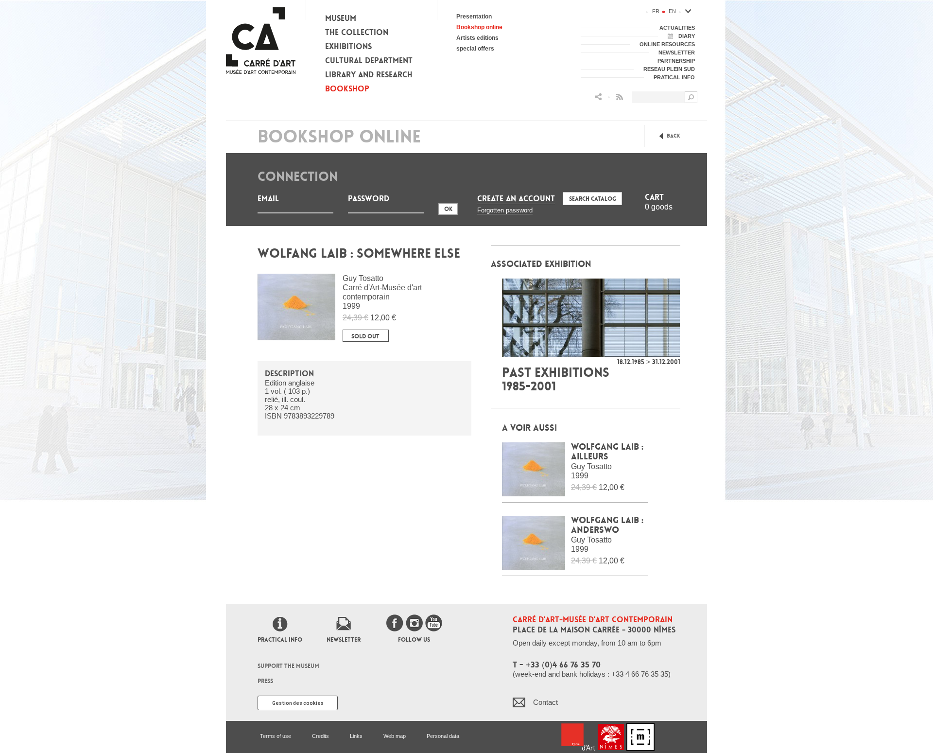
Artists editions (477, 38)
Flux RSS (619, 97)
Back (673, 136)
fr (655, 11)
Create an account (516, 198)
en (672, 11)
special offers (475, 48)
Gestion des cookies (298, 703)
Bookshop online (479, 27)
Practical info (280, 640)
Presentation (474, 16)
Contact (545, 702)
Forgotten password (505, 210)
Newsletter (344, 640)
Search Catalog (592, 199)
